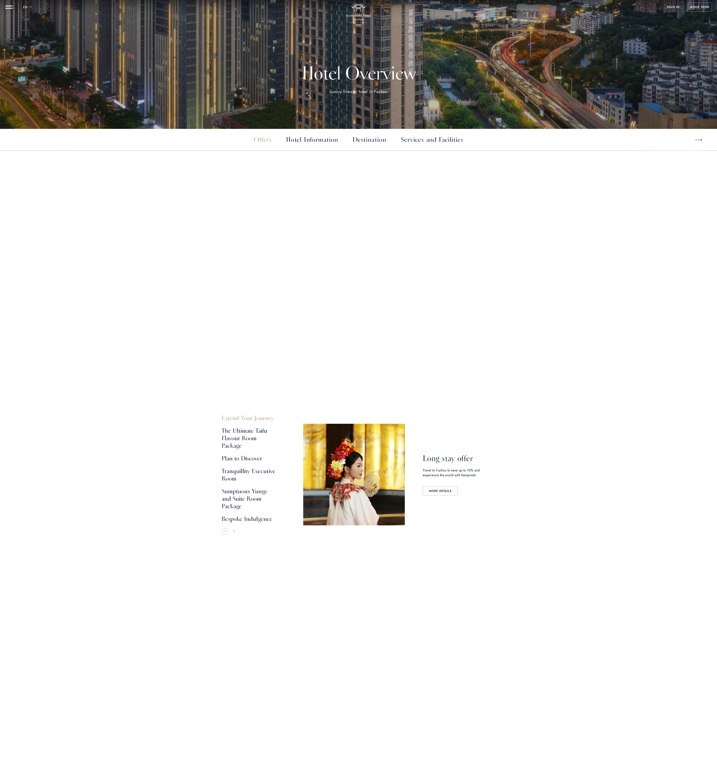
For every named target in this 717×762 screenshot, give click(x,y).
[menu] (9, 7)
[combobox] (28, 7)
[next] (698, 140)
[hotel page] (358, 7)
